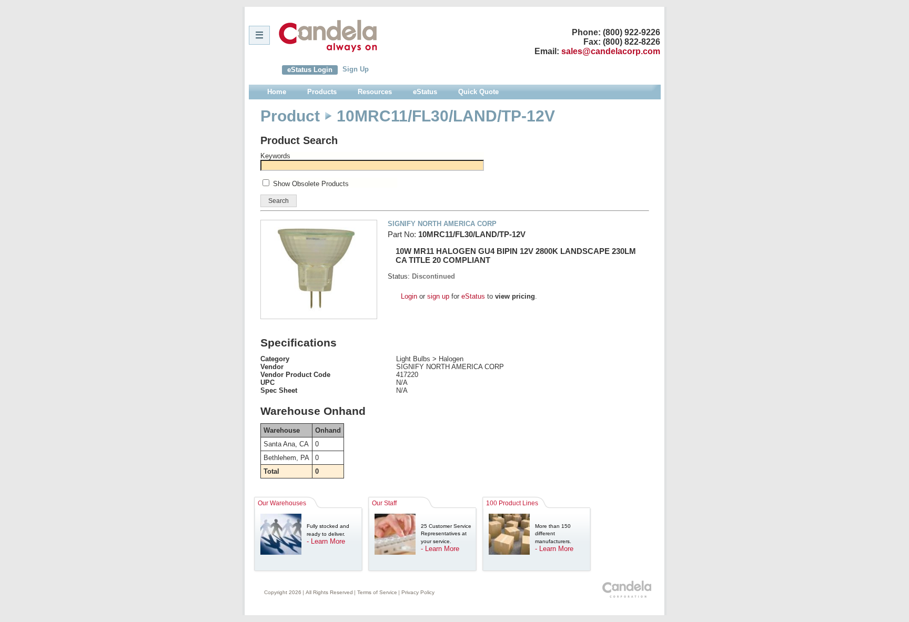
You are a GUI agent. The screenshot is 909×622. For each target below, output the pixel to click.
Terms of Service (377, 592)
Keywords (275, 156)
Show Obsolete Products (311, 184)
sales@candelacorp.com (610, 51)
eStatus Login (309, 70)
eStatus (473, 296)
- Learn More (326, 541)
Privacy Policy (418, 592)
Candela (328, 35)
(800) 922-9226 (631, 32)
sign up (438, 296)
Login (409, 296)
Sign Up (355, 69)
